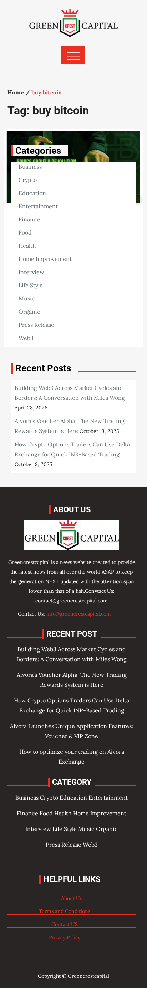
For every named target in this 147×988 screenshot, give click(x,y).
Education (32, 193)
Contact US (64, 924)
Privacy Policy (64, 937)
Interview (31, 272)
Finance (29, 219)
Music (27, 298)
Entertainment (38, 206)
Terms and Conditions (64, 911)
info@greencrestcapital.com (78, 614)
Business (30, 166)
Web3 (26, 337)
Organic (29, 311)
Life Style (31, 285)
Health (27, 245)
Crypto (28, 179)
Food (25, 232)
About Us (71, 898)
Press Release (36, 324)
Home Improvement (45, 258)
